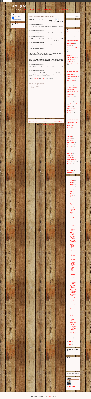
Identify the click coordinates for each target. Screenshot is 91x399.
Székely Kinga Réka (71, 161)
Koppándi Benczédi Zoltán (72, 91)
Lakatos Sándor (70, 96)
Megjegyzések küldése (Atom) (48, 124)
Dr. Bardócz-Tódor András (72, 71)
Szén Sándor (70, 163)
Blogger (57, 396)
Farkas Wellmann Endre (72, 76)
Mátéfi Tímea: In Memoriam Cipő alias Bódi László (72, 253)
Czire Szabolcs (70, 53)
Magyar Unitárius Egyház (16, 16)
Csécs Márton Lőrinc (71, 57)
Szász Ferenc (70, 157)
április (71, 193)
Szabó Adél (69, 153)
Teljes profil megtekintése (72, 388)
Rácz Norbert (70, 140)
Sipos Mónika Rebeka (71, 151)
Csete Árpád (70, 59)
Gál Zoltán (69, 85)
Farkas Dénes (70, 74)
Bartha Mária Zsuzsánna (72, 40)
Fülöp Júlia (69, 82)
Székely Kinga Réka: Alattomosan (73, 302)
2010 (70, 344)
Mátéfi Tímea (70, 110)
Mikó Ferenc (70, 117)
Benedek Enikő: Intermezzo (72, 258)
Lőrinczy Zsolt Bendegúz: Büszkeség (72, 237)
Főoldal (45, 121)
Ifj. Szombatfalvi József (72, 87)
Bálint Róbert (70, 36)
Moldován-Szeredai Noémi (72, 122)
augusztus (72, 186)
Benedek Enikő (70, 43)
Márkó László (72, 386)
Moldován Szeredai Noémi (72, 119)
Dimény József (70, 66)
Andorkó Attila (70, 33)
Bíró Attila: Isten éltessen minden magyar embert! (72, 270)
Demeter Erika (70, 61)
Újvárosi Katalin (70, 170)
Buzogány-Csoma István (72, 49)
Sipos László (70, 149)
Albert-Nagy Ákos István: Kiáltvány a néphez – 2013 (73, 263)
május (71, 191)
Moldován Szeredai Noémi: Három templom (72, 246)
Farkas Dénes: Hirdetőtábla (73, 313)
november (72, 180)
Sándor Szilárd (70, 144)
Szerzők (69, 22)
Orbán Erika (69, 131)
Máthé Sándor (70, 112)
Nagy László (69, 129)
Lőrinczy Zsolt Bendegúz (72, 103)
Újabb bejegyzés (33, 121)
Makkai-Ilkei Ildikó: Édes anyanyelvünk (73, 276)
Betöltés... (14, 26)
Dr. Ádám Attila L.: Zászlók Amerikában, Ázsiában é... (73, 328)
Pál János (69, 134)
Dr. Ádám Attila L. (71, 69)
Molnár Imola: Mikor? (72, 210)
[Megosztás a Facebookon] (50, 78)
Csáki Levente (70, 55)
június (71, 189)
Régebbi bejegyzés (58, 121)
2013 (70, 179)
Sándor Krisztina (70, 142)
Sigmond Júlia (70, 146)
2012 (70, 341)
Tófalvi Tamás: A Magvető (73, 204)
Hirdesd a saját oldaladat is (16, 19)
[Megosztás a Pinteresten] (52, 78)
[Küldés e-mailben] (47, 78)
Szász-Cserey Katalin (36, 80)
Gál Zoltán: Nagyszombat (73, 201)
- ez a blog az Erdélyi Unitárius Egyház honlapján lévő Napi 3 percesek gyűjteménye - (46, 9)
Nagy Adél (69, 127)
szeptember (72, 184)
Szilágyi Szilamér (70, 165)
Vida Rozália (70, 172)
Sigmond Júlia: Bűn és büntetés (73, 306)
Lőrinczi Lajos (70, 101)
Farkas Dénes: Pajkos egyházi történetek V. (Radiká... (73, 296)
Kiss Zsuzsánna (70, 89)
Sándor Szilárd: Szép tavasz (73, 310)
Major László (70, 106)
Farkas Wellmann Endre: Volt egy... (72, 214)
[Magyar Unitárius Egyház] (13, 18)
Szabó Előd (69, 155)
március (71, 195)
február (71, 337)
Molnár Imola (70, 125)
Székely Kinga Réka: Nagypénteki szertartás (73, 291)
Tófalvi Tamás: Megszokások (73, 333)
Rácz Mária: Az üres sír (73, 197)
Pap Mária (69, 136)
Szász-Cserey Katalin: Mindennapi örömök (73, 223)
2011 (70, 343)
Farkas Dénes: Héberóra (73, 207)
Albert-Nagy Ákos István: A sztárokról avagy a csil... (73, 318)
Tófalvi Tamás (70, 168)
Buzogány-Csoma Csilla (72, 47)
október (71, 182)
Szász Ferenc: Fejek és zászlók (73, 323)
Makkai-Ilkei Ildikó (71, 108)
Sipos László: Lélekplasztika (73, 241)
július (71, 187)
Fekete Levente (70, 78)
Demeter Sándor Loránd (72, 63)
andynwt (49, 396)
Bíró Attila (69, 45)
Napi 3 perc (18, 5)
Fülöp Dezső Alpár (71, 80)
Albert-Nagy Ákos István (72, 31)
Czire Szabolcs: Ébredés (72, 233)
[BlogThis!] (48, 78)
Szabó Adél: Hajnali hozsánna (72, 219)
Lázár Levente (70, 98)
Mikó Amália (69, 114)
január (71, 338)
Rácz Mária (69, 138)
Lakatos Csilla (70, 94)
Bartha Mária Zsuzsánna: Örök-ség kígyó (73, 228)
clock (68, 353)
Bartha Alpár (69, 38)
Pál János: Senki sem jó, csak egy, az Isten (73, 281)
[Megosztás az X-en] (49, 78)
